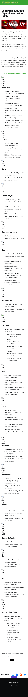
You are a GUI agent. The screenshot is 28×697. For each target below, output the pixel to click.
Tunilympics (12, 682)
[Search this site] (23, 2)
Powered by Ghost (14, 685)
